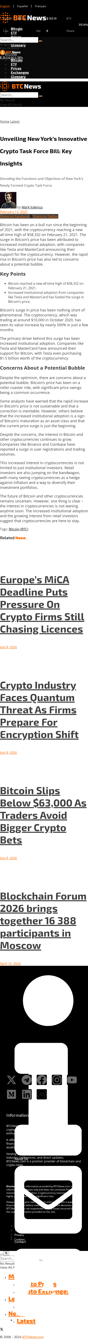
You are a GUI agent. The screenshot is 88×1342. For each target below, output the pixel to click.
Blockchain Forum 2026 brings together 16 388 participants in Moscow (43, 920)
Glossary (18, 45)
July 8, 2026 (8, 647)
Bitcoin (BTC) (18, 529)
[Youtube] (72, 1080)
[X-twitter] (11, 1080)
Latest (15, 121)
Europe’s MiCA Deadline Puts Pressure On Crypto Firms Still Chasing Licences (42, 604)
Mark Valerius (32, 207)
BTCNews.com (33, 1337)
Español (22, 6)
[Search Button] (40, 41)
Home (4, 121)
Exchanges (20, 72)
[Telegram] (26, 1080)
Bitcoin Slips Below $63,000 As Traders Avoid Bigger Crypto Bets (43, 815)
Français (40, 6)
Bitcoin (17, 29)
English (5, 6)
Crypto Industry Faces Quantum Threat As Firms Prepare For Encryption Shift (39, 709)
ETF (14, 33)
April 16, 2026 (10, 963)
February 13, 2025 (13, 211)
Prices (16, 37)
